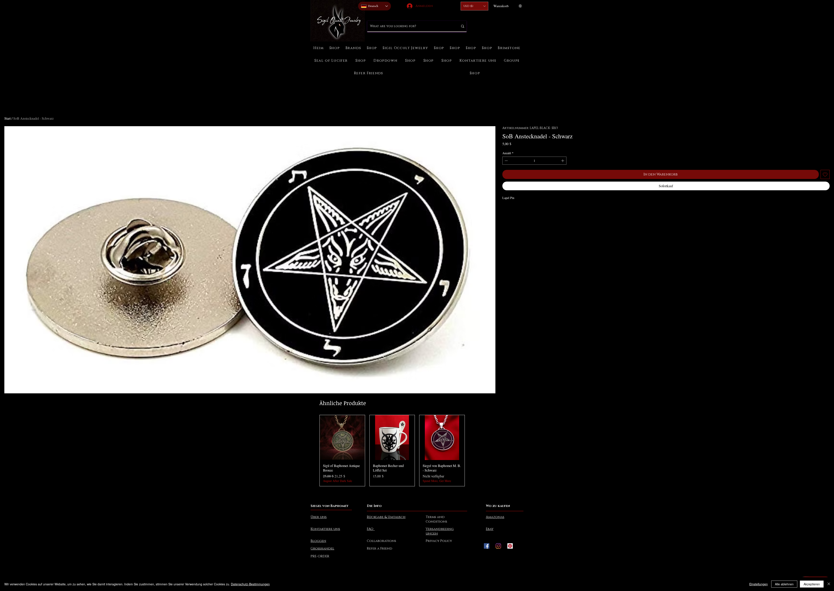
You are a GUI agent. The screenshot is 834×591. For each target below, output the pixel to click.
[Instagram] (498, 546)
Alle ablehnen (784, 584)
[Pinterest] (510, 546)
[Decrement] (505, 160)
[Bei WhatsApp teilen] (521, 209)
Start (7, 118)
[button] (474, 6)
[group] (417, 451)
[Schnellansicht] (342, 437)
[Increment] (563, 160)
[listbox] (474, 6)
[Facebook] (486, 546)
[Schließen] (828, 584)
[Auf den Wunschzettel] (825, 174)
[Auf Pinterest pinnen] (513, 209)
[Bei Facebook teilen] (505, 209)
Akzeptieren (812, 584)
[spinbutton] (534, 160)
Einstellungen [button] (758, 584)
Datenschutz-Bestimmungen (250, 584)
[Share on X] (530, 209)
